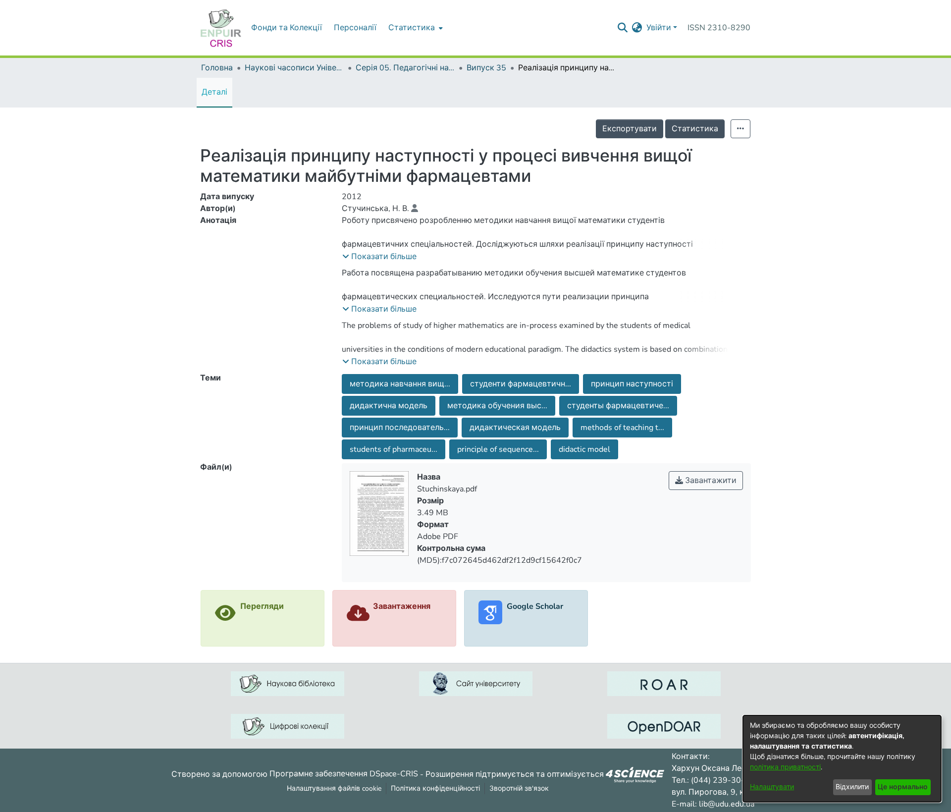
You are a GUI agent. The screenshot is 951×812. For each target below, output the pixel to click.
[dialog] (842, 758)
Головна (217, 67)
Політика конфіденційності (435, 788)
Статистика (695, 128)
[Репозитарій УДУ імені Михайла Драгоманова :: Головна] (221, 27)
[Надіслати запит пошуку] (623, 28)
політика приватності (785, 767)
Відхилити (852, 787)
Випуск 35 (486, 67)
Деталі (214, 92)
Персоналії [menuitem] (355, 27)
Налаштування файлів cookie (334, 788)
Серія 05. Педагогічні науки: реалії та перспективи (405, 67)
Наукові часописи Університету (294, 67)
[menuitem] (414, 27)
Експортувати (629, 128)
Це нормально (903, 787)
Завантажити (710, 480)
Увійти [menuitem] (658, 27)
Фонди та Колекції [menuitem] (286, 27)
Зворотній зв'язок (519, 788)
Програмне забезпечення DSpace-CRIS (343, 773)
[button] (379, 256)
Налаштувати (772, 787)
